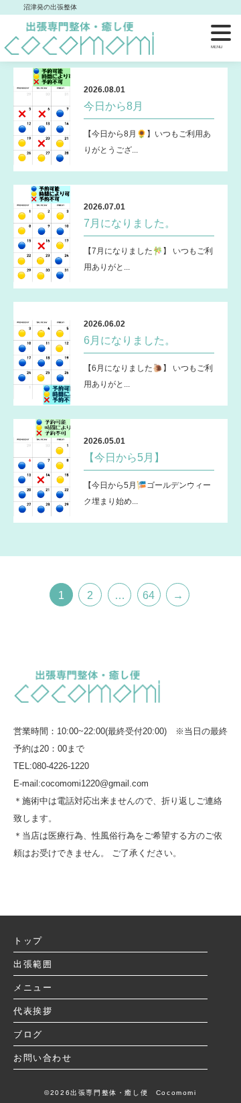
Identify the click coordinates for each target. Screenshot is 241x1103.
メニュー (32, 988)
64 (149, 595)
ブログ (28, 1034)
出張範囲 (32, 964)
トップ (28, 941)
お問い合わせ (42, 1058)
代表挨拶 (32, 1011)
